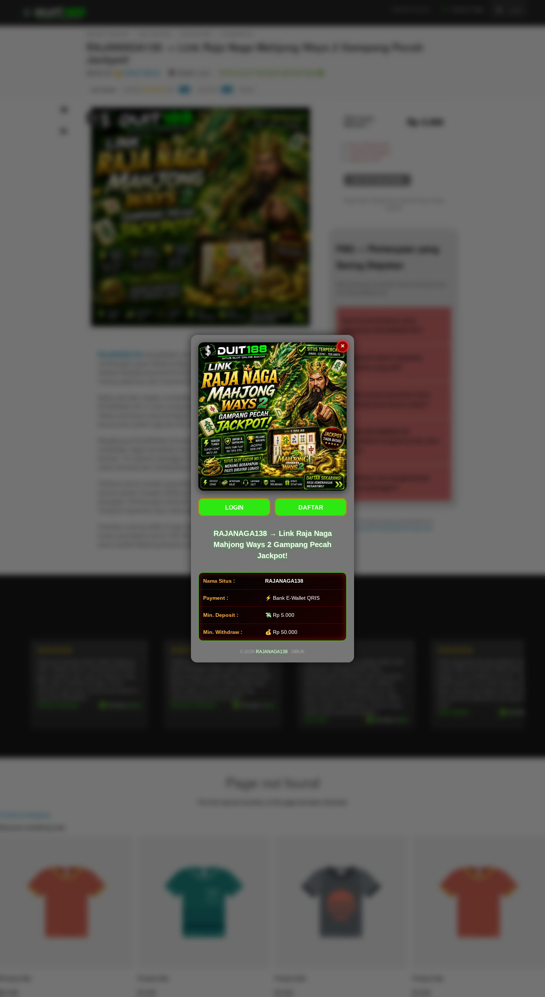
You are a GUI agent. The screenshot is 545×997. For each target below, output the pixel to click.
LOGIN (234, 507)
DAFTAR (310, 507)
